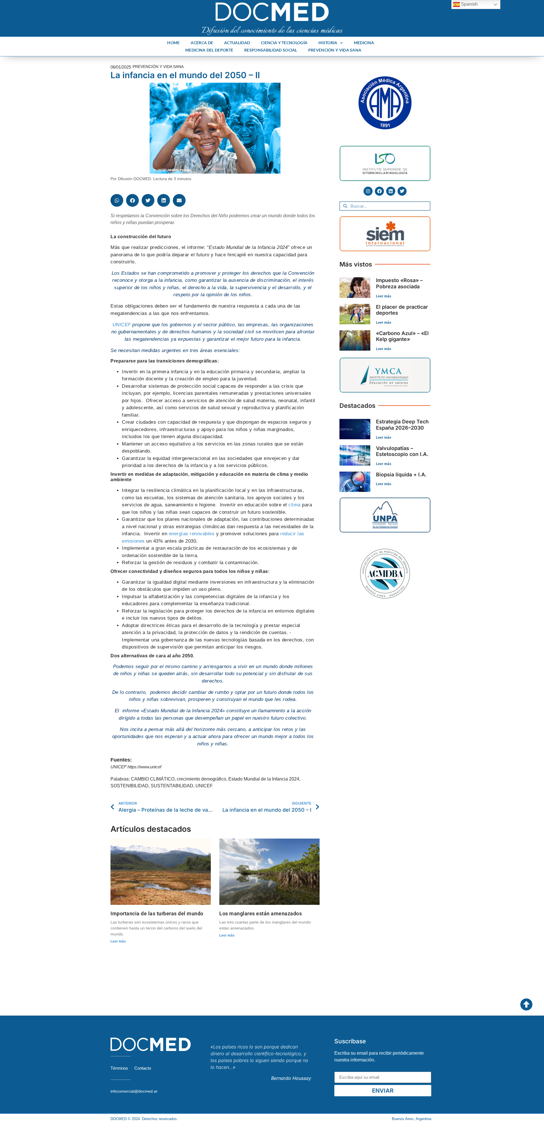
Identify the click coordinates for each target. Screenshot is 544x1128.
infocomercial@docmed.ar (134, 1091)
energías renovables (192, 533)
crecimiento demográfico (201, 779)
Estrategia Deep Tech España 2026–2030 (402, 425)
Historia (327, 42)
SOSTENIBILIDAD (129, 785)
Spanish (469, 4)
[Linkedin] (390, 191)
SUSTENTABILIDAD (172, 785)
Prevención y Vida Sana (335, 50)
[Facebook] (379, 191)
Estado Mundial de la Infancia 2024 (263, 779)
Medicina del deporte (209, 50)
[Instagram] (368, 191)
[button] (116, 200)
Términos (119, 1068)
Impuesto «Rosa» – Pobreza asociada (399, 283)
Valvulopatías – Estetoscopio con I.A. (402, 451)
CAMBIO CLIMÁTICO (153, 779)
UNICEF (121, 324)
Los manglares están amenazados (260, 913)
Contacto (142, 1068)
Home (173, 42)
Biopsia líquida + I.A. (401, 474)
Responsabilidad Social (270, 50)
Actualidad (237, 42)
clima (294, 505)
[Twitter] (402, 191)
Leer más (118, 941)
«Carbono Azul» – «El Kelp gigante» (402, 336)
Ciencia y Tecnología (284, 42)
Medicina (364, 42)
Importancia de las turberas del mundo (156, 913)
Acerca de (202, 42)
